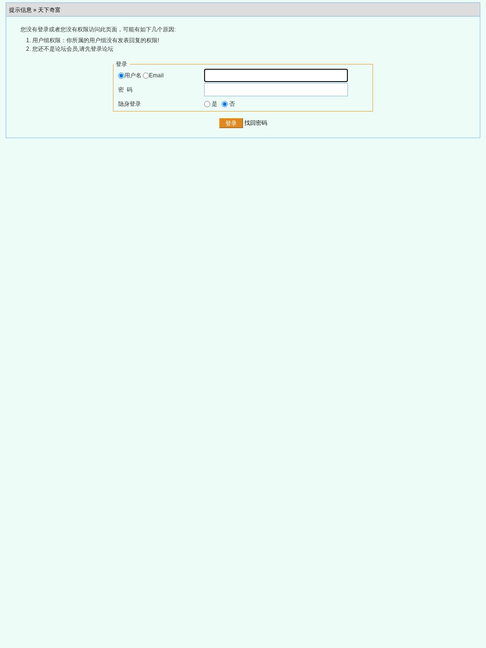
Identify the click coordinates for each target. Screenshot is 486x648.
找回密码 (255, 123)
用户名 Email (144, 75)
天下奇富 (49, 10)
